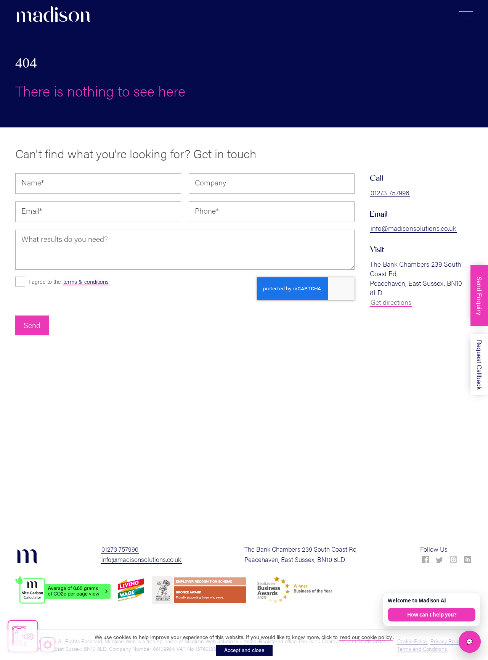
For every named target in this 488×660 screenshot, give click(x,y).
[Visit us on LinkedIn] (467, 559)
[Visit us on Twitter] (439, 560)
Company (210, 182)
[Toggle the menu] (466, 14)
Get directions (391, 302)
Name (32, 182)
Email (31, 210)
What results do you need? (64, 238)
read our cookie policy (366, 637)
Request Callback (479, 365)
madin (53, 15)
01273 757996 (390, 192)
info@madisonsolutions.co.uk (413, 228)
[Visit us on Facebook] (425, 559)
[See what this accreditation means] (63, 590)
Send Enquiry (479, 295)
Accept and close (244, 650)
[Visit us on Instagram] (453, 559)
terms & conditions (86, 281)
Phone (207, 210)
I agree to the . (70, 281)
